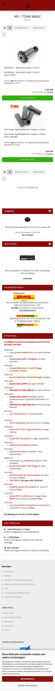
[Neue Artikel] (50, 244)
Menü (4, 4)
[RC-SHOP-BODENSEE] (27, 5)
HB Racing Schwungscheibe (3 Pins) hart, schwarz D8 (27, 227)
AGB (6, 588)
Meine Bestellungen (13, 617)
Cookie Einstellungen (13, 597)
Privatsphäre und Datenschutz (17, 593)
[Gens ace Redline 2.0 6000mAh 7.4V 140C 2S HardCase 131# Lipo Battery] (27, 257)
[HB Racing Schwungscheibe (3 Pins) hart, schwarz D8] (27, 219)
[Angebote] (50, 211)
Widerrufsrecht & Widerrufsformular (20, 584)
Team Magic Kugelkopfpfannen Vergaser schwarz (24, 129)
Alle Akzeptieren (27, 679)
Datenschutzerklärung (11, 674)
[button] (4, 28)
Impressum (9, 571)
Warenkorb (9, 626)
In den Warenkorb (27, 98)
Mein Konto (9, 613)
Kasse (7, 630)
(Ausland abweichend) (40, 81)
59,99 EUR (27, 279)
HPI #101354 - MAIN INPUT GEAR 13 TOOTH (21, 68)
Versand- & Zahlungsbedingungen (19, 580)
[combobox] (22, 28)
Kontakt (8, 576)
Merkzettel (9, 622)
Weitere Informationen (27, 686)
